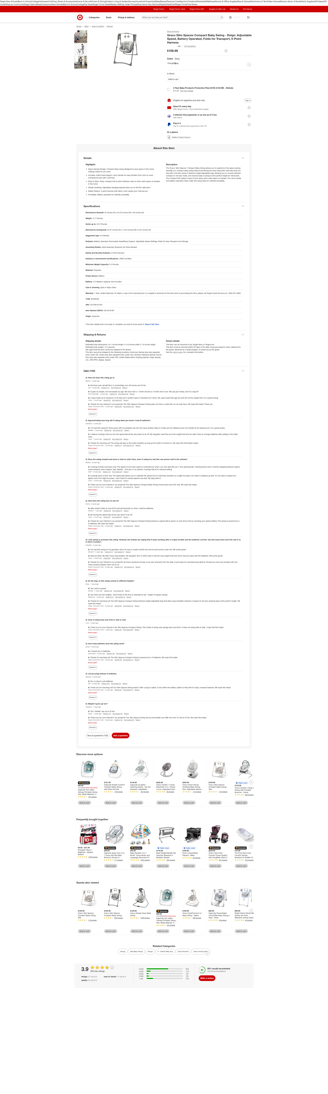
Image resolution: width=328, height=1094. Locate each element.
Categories (94, 17)
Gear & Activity (98, 26)
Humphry (170, 63)
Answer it (92, 414)
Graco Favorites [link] (183, 951)
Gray (176, 63)
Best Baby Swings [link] (136, 951)
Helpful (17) (109, 552)
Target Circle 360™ (197, 9)
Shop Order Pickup (128, 4)
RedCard (171, 4)
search (221, 17)
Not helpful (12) (128, 445)
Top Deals (88, 4)
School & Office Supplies (226, 1)
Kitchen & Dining (98, 1)
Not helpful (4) (129, 567)
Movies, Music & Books (290, 1)
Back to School (25, 1)
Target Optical (30, 4)
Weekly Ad (115, 4)
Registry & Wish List (217, 9)
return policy (178, 352)
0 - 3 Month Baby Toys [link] (165, 951)
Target (78, 26)
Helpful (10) (105, 684)
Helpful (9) (118, 487)
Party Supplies (308, 1)
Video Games (274, 1)
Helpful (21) (110, 597)
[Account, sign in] (235, 17)
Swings (110, 26)
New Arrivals (57, 4)
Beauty (163, 1)
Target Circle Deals (101, 4)
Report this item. (152, 324)
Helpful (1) (118, 445)
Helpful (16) (111, 654)
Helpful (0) (107, 400)
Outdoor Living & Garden (117, 1)
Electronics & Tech (259, 1)
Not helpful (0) (117, 400)
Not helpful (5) (121, 654)
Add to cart (173, 79)
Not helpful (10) (128, 406)
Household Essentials (145, 1)
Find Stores (192, 4)
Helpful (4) (113, 394)
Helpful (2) (107, 511)
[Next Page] (249, 65)
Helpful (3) (118, 690)
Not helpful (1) (117, 511)
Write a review (207, 978)
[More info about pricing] (226, 50)
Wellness (211, 1)
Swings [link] (122, 951)
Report (124, 388)
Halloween (44, 1)
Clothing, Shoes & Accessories (63, 1)
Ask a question (120, 735)
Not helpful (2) (118, 430)
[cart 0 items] (248, 17)
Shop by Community (15, 4)
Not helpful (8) (117, 472)
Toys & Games (244, 1)
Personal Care (173, 1)
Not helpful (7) (128, 690)
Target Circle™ (159, 9)
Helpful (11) (105, 388)
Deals (39, 4)
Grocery (131, 1)
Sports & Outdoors (188, 1)
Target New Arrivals (9, 1)
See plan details (186, 91)
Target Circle (181, 4)
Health (204, 1)
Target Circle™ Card (177, 9)
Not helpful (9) (128, 526)
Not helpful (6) (119, 591)
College (35, 1)
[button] (174, 46)
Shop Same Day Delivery (148, 4)
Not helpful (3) (116, 388)
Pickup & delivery (126, 17)
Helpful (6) (107, 430)
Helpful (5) (118, 606)
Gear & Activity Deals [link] (200, 951)
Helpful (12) (119, 567)
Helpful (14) (119, 720)
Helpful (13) (107, 472)
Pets (199, 1)
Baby (157, 1)
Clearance (47, 4)
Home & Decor (83, 1)
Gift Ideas (319, 1)
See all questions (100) (97, 735)
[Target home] (80, 17)
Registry (163, 4)
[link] (174, 46)
